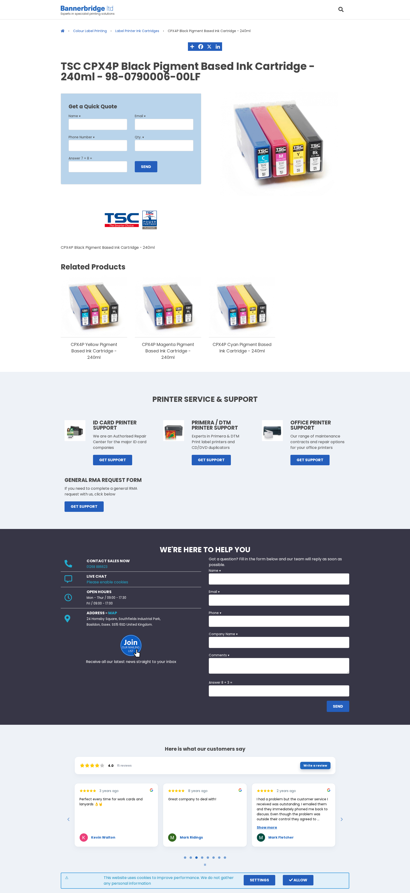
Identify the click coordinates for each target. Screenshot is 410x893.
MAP (112, 613)
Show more (267, 827)
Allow (300, 880)
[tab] (185, 857)
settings (259, 880)
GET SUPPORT (112, 460)
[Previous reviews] (68, 819)
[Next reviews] (341, 819)
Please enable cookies (107, 582)
